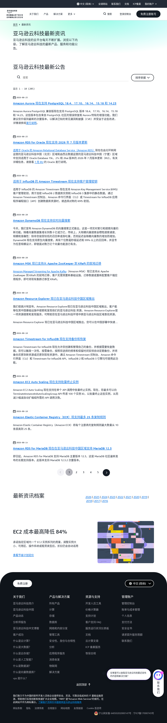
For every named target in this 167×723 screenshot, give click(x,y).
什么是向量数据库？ (25, 672)
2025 (96, 497)
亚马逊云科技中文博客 (26, 628)
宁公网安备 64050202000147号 (115, 713)
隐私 (28, 708)
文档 (88, 634)
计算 (51, 609)
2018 (89, 500)
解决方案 (54, 672)
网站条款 (17, 708)
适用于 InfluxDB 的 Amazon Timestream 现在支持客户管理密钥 (55, 181)
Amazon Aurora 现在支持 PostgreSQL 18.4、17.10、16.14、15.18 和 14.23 (64, 103)
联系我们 (127, 640)
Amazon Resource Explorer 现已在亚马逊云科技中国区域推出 (54, 298)
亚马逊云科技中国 (23, 609)
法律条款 (39, 708)
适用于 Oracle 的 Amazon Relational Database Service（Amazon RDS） (54, 150)
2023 (112, 497)
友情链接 (78, 708)
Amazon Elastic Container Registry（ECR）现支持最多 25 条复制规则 (59, 417)
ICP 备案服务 (92, 647)
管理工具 (54, 634)
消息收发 (54, 659)
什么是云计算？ (22, 640)
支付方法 (127, 622)
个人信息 (127, 615)
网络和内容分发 (58, 628)
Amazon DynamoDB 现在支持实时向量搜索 (41, 220)
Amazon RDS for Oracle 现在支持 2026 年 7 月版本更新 (50, 142)
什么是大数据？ (22, 647)
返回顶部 (81, 684)
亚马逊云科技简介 (23, 603)
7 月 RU (39, 162)
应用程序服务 (57, 653)
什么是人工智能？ (23, 659)
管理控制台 (128, 603)
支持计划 (90, 615)
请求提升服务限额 (132, 634)
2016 (105, 500)
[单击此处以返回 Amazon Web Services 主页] (15, 15)
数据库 (53, 622)
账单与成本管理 (131, 609)
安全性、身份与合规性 (62, 640)
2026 (88, 497)
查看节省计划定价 (23, 555)
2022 (120, 497)
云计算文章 (92, 640)
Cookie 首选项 (94, 708)
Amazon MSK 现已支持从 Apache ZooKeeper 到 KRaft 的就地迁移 (57, 263)
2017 (97, 500)
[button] (34, 14)
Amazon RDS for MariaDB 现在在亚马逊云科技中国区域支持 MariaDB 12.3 (62, 448)
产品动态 (18, 615)
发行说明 (31, 123)
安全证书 (127, 628)
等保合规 (90, 653)
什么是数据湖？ (22, 665)
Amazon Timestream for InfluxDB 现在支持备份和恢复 (49, 339)
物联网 (53, 665)
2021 (128, 497)
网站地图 (65, 708)
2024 (104, 497)
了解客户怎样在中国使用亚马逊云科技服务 (60, 702)
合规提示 (52, 708)
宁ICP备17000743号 (143, 713)
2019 (144, 497)
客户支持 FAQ (93, 622)
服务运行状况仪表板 (97, 628)
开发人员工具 (93, 603)
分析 (51, 647)
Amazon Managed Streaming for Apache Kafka (39, 271)
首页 (15, 24)
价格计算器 (92, 609)
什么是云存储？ (22, 653)
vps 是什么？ (20, 678)
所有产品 (54, 603)
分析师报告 (19, 622)
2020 (136, 497)
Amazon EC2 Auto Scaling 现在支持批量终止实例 (46, 382)
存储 (51, 615)
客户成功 (18, 634)
